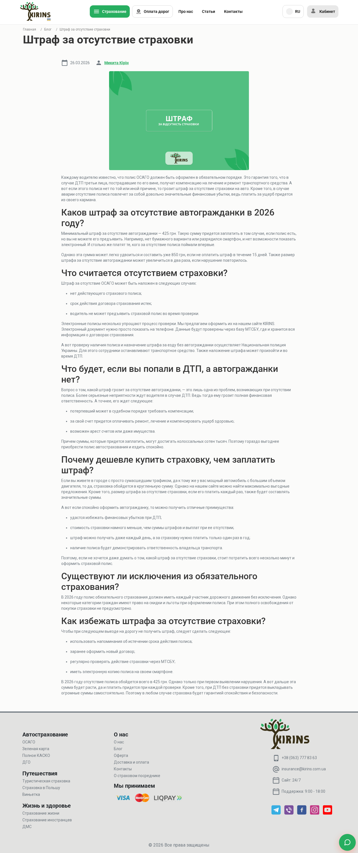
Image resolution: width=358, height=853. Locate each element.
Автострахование (45, 734)
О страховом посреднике (137, 775)
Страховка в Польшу (41, 787)
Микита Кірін (116, 63)
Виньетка (31, 794)
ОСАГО (28, 742)
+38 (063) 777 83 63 (299, 757)
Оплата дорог (156, 11)
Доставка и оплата (131, 762)
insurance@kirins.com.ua (304, 769)
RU (297, 11)
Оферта (121, 755)
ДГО (26, 762)
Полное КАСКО (36, 755)
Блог (47, 29)
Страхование (114, 11)
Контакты (233, 11)
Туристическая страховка (46, 781)
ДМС (27, 826)
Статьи (208, 11)
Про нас (185, 11)
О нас (119, 742)
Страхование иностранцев (47, 820)
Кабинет (327, 11)
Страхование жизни (40, 813)
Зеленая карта (35, 749)
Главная (29, 29)
